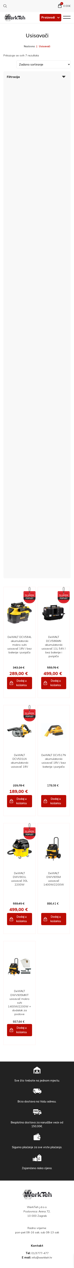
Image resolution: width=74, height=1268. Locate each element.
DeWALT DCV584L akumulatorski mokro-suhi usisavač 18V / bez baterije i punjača (19, 644)
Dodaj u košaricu (21, 683)
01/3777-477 (40, 1253)
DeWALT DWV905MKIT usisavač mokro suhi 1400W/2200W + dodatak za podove (19, 1002)
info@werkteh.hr (42, 1257)
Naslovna (29, 46)
